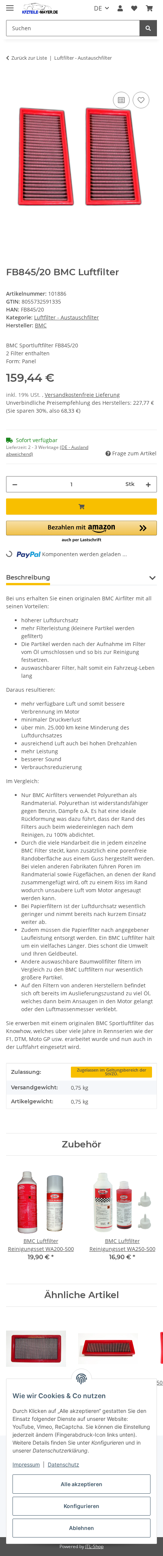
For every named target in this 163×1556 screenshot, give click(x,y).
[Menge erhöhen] (148, 484)
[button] (120, 8)
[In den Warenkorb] (12, 81)
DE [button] (98, 8)
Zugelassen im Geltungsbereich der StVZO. (111, 1072)
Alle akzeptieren (81, 1484)
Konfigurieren (81, 1506)
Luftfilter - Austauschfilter (66, 317)
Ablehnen (81, 1528)
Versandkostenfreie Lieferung (82, 394)
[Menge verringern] (14, 484)
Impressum (26, 1464)
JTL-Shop (94, 1546)
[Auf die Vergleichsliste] (121, 100)
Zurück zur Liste (29, 57)
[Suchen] (148, 28)
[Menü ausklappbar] (10, 4)
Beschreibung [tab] (28, 577)
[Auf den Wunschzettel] (141, 100)
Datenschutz (63, 1464)
